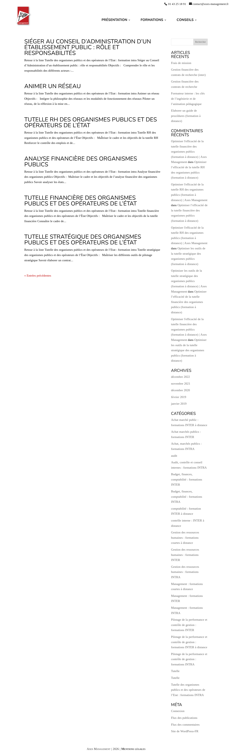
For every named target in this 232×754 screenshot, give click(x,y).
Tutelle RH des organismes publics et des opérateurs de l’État (90, 122)
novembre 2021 (180, 383)
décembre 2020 (180, 390)
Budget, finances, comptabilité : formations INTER (186, 479)
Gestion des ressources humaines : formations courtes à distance (185, 537)
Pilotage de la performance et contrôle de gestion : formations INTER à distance (189, 642)
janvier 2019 (178, 403)
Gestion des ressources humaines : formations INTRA (185, 572)
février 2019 (178, 397)
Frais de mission (181, 63)
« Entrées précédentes (37, 275)
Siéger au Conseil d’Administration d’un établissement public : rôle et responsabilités (87, 47)
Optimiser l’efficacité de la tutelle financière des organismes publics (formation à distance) (189, 302)
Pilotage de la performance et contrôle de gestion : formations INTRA (189, 659)
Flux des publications (184, 717)
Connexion (177, 711)
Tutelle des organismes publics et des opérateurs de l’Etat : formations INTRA (188, 690)
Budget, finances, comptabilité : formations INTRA (186, 496)
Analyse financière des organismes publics (80, 161)
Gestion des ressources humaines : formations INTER (185, 555)
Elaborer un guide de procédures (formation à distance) (186, 116)
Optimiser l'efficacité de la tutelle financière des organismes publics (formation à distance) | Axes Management (189, 151)
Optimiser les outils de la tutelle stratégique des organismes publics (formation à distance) (189, 350)
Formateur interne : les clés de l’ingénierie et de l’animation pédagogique (188, 98)
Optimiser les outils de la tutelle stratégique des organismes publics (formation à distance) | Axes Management (189, 281)
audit (174, 455)
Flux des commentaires (185, 724)
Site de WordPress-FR (184, 731)
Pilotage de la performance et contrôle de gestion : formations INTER (189, 625)
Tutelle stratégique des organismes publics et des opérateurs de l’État (82, 239)
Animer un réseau (52, 86)
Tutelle (175, 671)
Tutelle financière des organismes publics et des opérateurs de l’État (80, 201)
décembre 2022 (180, 376)
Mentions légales (133, 749)
